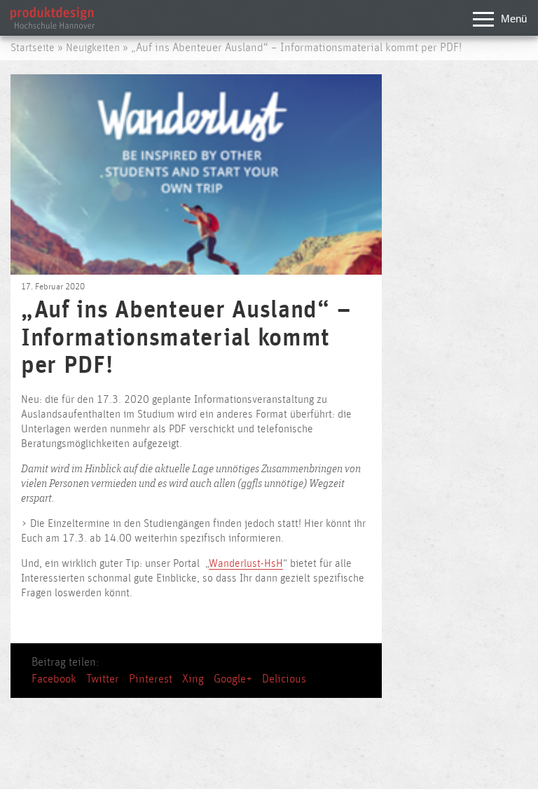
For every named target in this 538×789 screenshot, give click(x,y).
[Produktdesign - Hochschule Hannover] (53, 25)
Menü (514, 19)
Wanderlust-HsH (246, 563)
